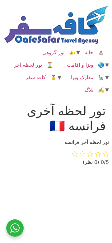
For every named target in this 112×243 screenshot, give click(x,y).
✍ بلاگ (94, 90)
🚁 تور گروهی (58, 52)
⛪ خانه (94, 52)
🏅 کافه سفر (41, 77)
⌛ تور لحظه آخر (33, 65)
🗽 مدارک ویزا (87, 77)
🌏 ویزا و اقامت (85, 65)
